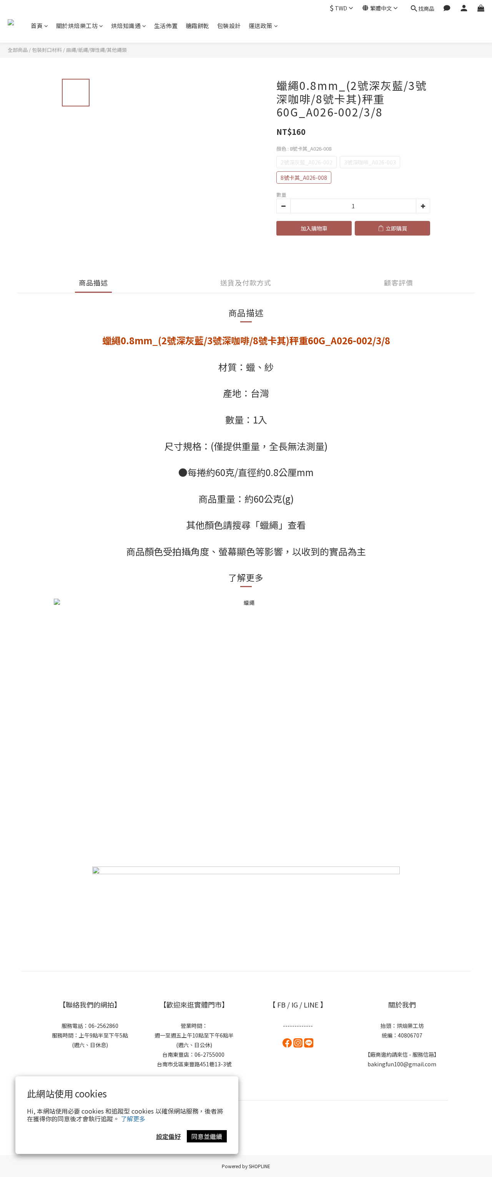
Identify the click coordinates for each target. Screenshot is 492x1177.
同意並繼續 (206, 1136)
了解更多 (133, 1118)
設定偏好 (168, 1136)
